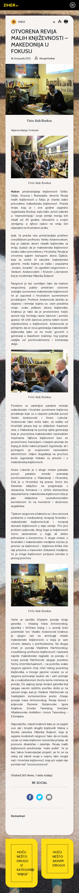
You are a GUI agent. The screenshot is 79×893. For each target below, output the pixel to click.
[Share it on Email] (49, 799)
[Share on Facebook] (30, 799)
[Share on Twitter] (39, 799)
